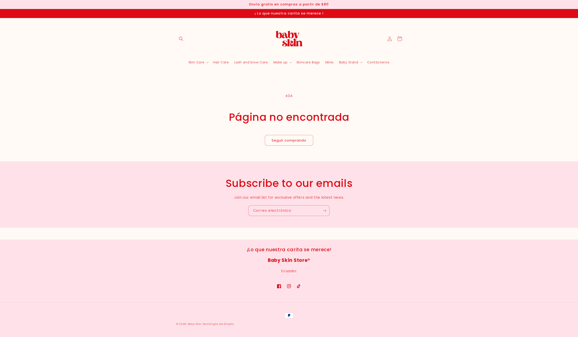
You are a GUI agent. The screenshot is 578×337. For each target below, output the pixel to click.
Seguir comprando (289, 140)
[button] (181, 39)
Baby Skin (194, 324)
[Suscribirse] (324, 210)
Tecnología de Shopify (218, 324)
